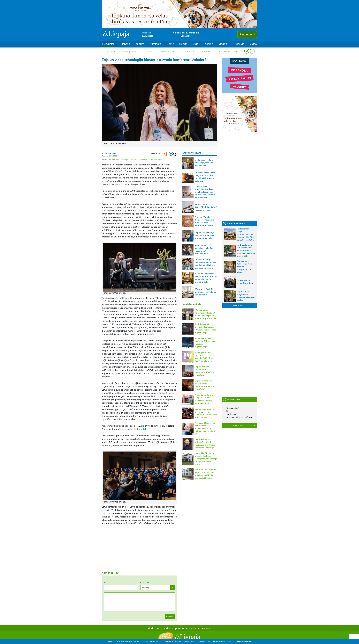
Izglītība (206, 51)
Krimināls (155, 44)
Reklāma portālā (174, 628)
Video (253, 44)
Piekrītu (239, 641)
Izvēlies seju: (145, 582)
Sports (183, 44)
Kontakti (206, 628)
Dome (170, 44)
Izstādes (189, 51)
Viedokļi (223, 44)
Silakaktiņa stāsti (228, 51)
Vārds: (106, 582)
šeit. (230, 641)
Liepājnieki (108, 44)
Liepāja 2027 (130, 51)
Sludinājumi (247, 34)
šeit (145, 429)
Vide (195, 44)
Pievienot (170, 616)
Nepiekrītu (246, 641)
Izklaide (208, 44)
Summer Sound (169, 51)
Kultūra (139, 44)
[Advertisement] (139, 546)
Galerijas (238, 44)
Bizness (125, 44)
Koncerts (110, 51)
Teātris (149, 51)
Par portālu (193, 628)
